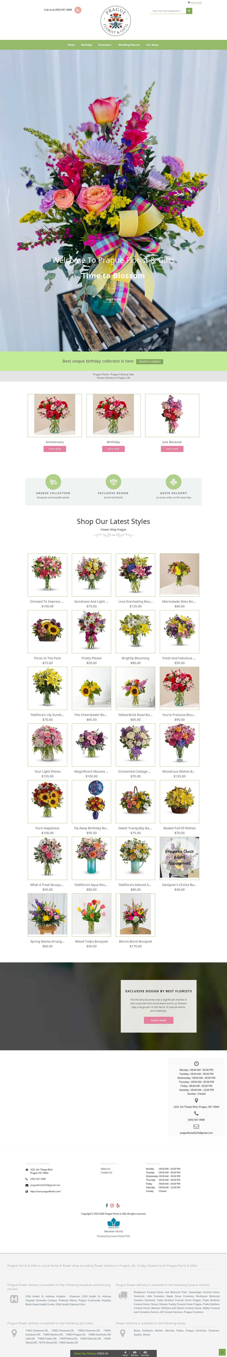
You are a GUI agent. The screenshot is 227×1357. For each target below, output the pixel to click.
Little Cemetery (155, 1296)
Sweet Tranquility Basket (135, 828)
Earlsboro (147, 1330)
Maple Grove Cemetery (179, 1296)
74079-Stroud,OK (47, 1342)
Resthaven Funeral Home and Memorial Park (160, 1292)
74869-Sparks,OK (68, 1342)
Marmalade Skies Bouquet (179, 601)
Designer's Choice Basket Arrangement (179, 884)
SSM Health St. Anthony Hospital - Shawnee (52, 1296)
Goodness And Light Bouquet (91, 601)
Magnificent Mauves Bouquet (91, 771)
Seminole (201, 1330)
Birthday (86, 44)
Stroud (146, 1334)
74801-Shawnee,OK (36, 1330)
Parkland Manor (68, 1300)
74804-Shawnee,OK (89, 1330)
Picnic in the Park (47, 658)
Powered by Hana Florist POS (113, 1236)
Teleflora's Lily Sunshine (47, 715)
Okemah (169, 1330)
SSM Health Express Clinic (70, 1304)
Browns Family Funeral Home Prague (180, 1304)
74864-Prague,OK (76, 1334)
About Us (105, 1168)
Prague (190, 1330)
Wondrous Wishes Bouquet (179, 771)
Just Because (172, 442)
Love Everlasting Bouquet (135, 601)
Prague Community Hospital (94, 1300)
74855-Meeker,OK (53, 1334)
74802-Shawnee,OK (62, 1330)
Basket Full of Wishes (180, 828)
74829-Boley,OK (68, 1338)
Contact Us (106, 1172)
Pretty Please (92, 658)
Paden (180, 1330)
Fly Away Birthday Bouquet (91, 828)
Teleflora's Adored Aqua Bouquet (135, 884)
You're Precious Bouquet (179, 715)
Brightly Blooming (135, 658)
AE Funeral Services (171, 1312)
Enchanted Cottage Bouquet (135, 771)
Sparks (138, 1334)
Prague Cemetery (193, 1312)
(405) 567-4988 (38, 1179)
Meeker (159, 1330)
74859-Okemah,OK (90, 1338)
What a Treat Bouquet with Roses (47, 884)
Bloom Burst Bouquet (135, 941)
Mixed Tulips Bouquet (91, 941)
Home (71, 44)
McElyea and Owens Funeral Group (181, 1308)
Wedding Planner (129, 44)
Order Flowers (150, 361)
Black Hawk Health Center (39, 1304)
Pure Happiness (47, 828)
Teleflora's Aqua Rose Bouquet (91, 884)
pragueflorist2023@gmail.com (45, 1185)
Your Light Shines (47, 771)
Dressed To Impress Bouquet (47, 601)
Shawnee (213, 1330)
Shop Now (113, 299)
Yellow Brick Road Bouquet (135, 715)
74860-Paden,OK (47, 1338)
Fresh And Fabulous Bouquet (179, 658)
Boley (137, 1330)
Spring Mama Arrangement (47, 941)
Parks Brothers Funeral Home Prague (179, 1300)
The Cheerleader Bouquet (91, 715)
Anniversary (55, 442)
